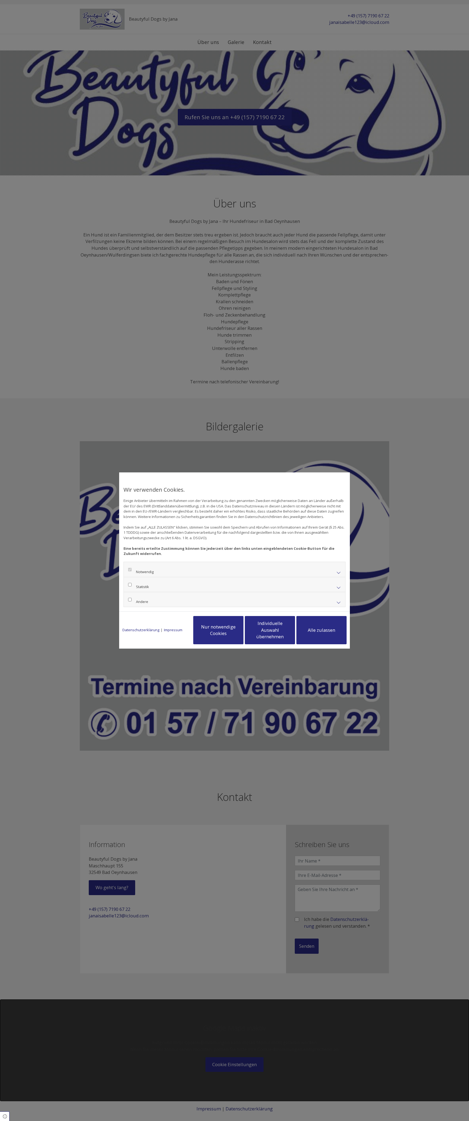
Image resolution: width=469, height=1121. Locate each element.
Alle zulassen (321, 630)
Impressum (173, 629)
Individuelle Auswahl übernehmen (270, 630)
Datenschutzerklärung (140, 629)
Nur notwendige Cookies (218, 630)
